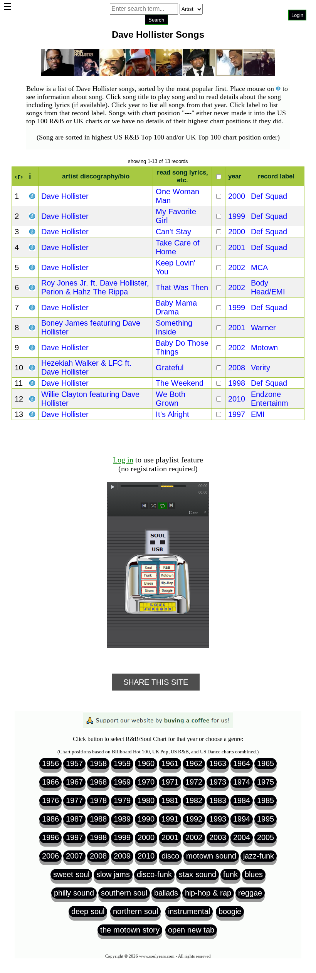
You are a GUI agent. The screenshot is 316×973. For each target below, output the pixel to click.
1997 (236, 414)
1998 (236, 383)
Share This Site (155, 682)
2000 (236, 196)
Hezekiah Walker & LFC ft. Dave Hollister (86, 367)
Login (297, 15)
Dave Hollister (65, 196)
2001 (236, 247)
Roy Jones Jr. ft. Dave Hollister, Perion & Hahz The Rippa (95, 287)
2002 (236, 267)
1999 (236, 216)
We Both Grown (170, 398)
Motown (264, 347)
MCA (259, 267)
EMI (258, 414)
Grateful (169, 367)
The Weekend (179, 383)
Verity (260, 367)
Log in (123, 459)
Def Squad (269, 196)
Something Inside (174, 327)
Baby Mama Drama (176, 307)
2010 (236, 399)
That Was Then (182, 287)
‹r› (19, 176)
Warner (263, 327)
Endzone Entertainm (269, 398)
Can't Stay (173, 231)
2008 (236, 367)
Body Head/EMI (268, 287)
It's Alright (172, 414)
